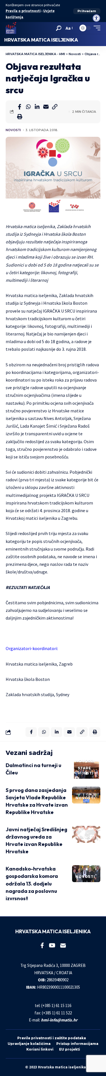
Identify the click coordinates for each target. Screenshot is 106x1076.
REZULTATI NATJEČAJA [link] (28, 587)
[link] (96, 18)
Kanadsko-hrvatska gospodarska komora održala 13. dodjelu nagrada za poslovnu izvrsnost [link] (32, 883)
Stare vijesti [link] (86, 770)
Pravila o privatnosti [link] (23, 11)
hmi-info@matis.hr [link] (59, 1020)
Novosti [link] (13, 130)
